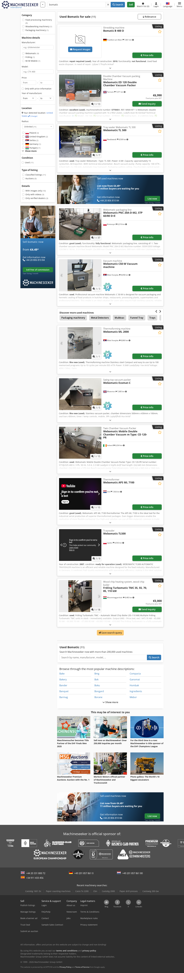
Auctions (31, 178)
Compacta (135, 673)
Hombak (134, 685)
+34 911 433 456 (34, 877)
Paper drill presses (129, 891)
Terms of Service (82, 967)
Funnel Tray (136, 317)
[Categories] (42, 4)
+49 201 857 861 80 (132, 873)
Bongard (99, 691)
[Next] (99, 90)
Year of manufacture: (32, 93)
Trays (152, 317)
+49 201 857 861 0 (83, 873)
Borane (98, 697)
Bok (96, 679)
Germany (35, 144)
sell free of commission (37, 269)
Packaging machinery (37, 30)
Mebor (133, 697)
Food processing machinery (38, 21)
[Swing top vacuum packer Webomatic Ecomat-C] (80, 394)
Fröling (30, 57)
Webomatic (32, 53)
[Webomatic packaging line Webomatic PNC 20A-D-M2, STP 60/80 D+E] (80, 224)
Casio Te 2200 (82, 891)
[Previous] (61, 90)
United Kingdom (38, 136)
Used (29, 162)
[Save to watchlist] (160, 32)
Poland (34, 132)
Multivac (119, 317)
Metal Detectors (100, 317)
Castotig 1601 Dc (33, 891)
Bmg (96, 673)
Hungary (34, 147)
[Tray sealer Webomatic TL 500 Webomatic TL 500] (80, 141)
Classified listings (35, 174)
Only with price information (38, 88)
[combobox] (37, 126)
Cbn (95, 891)
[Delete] (108, 4)
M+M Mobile (32, 60)
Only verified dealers (36, 198)
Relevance (150, 16)
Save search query (111, 632)
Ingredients (136, 691)
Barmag (63, 697)
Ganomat (135, 679)
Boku (97, 685)
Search (119, 4)
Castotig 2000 (108, 891)
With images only (35, 190)
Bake (62, 673)
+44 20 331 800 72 (35, 873)
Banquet (64, 691)
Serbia (33, 140)
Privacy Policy (65, 967)
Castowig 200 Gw (150, 891)
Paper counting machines (58, 891)
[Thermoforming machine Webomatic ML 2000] (80, 343)
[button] (179, 4)
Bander (63, 685)
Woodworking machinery (38, 26)
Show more (111, 702)
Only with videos (34, 194)
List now (152, 198)
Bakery (63, 679)
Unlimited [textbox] (30, 126)
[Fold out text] (110, 68)
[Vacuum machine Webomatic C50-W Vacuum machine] (80, 275)
